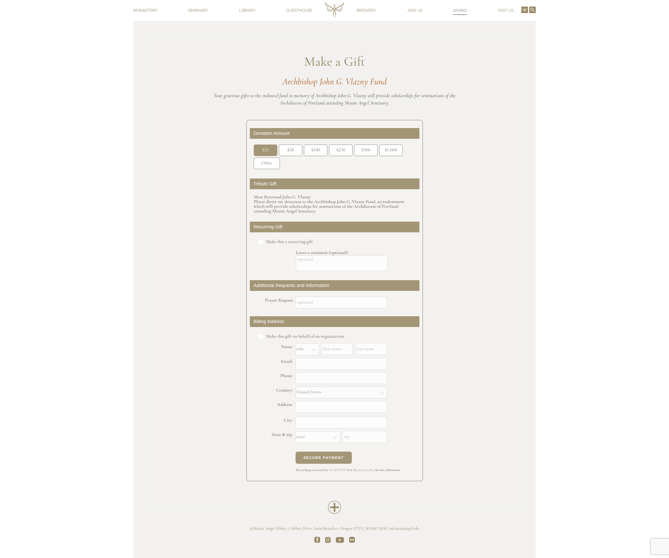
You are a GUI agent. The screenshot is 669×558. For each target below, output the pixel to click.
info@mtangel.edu (404, 529)
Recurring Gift (267, 226)
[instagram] (328, 541)
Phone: (286, 376)
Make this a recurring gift (289, 242)
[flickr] (352, 541)
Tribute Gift (264, 183)
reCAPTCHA (337, 470)
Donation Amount (271, 133)
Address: (285, 404)
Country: (284, 390)
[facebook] (317, 541)
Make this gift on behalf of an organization (305, 336)
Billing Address (268, 321)
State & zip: (282, 435)
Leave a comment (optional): (322, 253)
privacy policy (366, 470)
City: (288, 420)
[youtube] (340, 541)
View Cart (524, 10)
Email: (287, 361)
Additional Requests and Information (291, 285)
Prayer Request (279, 300)
